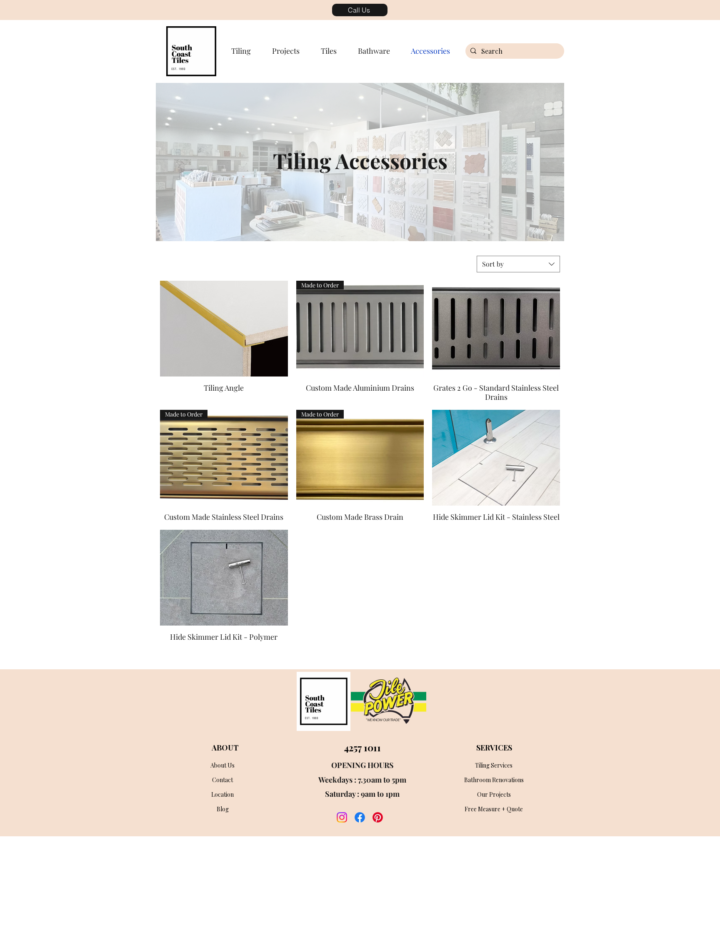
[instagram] (342, 817)
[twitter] (378, 817)
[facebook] (360, 817)
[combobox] (518, 264)
